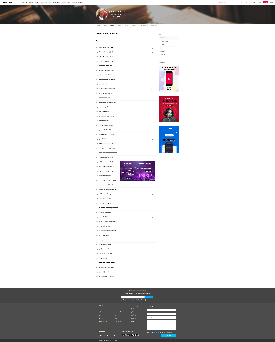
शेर (126, 26)
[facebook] (101, 335)
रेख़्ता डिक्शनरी (134, 315)
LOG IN (253, 2)
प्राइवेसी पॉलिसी (102, 340)
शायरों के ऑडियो (163, 55)
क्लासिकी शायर (162, 44)
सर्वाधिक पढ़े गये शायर (164, 41)
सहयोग (100, 309)
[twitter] (104, 335)
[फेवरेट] (124, 11)
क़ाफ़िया (64, 2)
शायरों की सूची (162, 38)
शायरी (54, 2)
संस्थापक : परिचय (118, 312)
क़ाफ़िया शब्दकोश (102, 312)
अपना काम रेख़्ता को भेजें (104, 321)
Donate (271, 2)
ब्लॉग (50, 2)
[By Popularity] (155, 41)
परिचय (105, 26)
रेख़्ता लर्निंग (133, 318)
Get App (265, 2)
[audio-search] (241, 2)
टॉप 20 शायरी (144, 26)
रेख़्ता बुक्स (133, 321)
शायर (23, 2)
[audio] (152, 48)
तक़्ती (68, 2)
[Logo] (7, 2)
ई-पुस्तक (134, 26)
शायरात (161, 48)
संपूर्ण (98, 26)
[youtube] (108, 335)
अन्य (86, 2)
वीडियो (36, 2)
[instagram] (111, 335)
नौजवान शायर (162, 51)
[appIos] (135, 335)
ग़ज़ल (112, 26)
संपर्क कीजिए (118, 315)
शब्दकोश (31, 2)
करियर (116, 318)
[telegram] (114, 335)
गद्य (46, 2)
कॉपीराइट (115, 340)
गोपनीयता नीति (131, 300)
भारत (124, 14)
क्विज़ (58, 2)
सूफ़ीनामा (133, 312)
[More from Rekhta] (260, 2)
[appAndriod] (126, 335)
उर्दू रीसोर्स (101, 318)
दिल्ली (121, 14)
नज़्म (119, 26)
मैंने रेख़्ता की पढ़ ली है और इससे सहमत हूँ (134, 300)
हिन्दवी (132, 309)
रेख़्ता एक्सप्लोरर (118, 321)
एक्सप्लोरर (74, 2)
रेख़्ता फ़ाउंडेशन (118, 309)
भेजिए (170, 335)
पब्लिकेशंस (80, 2)
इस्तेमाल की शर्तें (109, 340)
